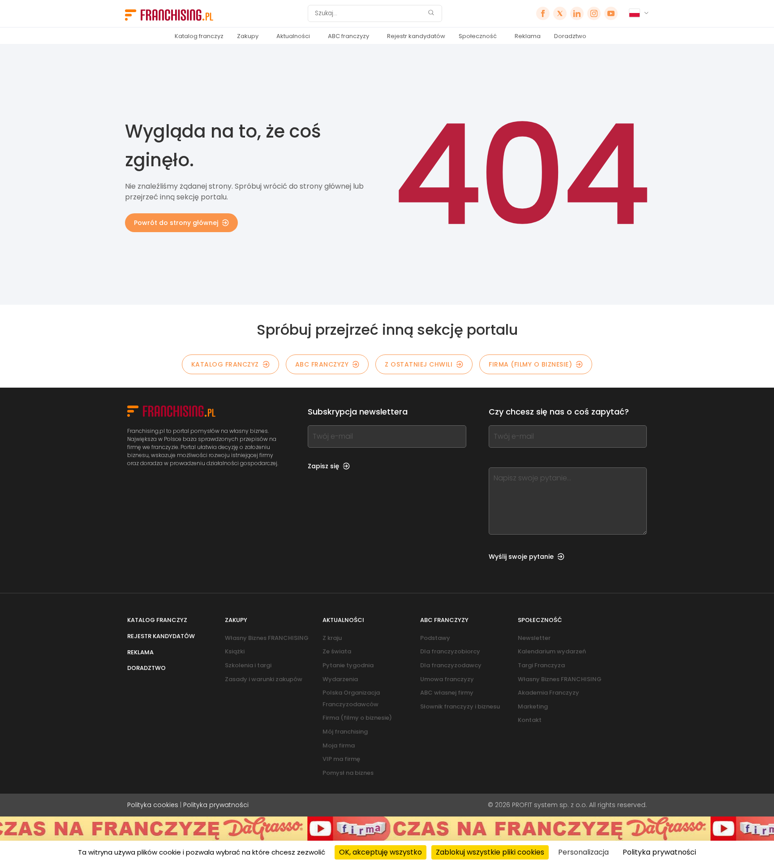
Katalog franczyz (199, 36)
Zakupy (247, 36)
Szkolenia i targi (248, 665)
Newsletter (534, 638)
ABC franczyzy (348, 36)
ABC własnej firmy (446, 692)
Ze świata (336, 651)
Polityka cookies (152, 804)
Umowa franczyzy (447, 679)
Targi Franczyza (541, 665)
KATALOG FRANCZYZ (225, 364)
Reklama (528, 36)
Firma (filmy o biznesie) (530, 364)
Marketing (533, 706)
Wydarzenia (340, 679)
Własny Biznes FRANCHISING (267, 638)
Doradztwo (570, 36)
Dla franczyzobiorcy (450, 651)
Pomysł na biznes (348, 773)
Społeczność (478, 36)
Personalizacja (583, 852)
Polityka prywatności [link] (659, 852)
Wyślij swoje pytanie (521, 556)
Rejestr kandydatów (416, 36)
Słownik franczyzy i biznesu (460, 706)
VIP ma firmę (341, 759)
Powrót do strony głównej (176, 222)
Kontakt (530, 720)
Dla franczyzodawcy (451, 665)
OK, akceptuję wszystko (380, 852)
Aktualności (293, 36)
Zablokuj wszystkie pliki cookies (490, 852)
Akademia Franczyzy (548, 692)
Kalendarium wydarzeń (552, 651)
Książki (235, 651)
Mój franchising (345, 731)
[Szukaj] (431, 13)
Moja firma (338, 745)
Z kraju (332, 638)
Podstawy (435, 638)
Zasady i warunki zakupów (263, 679)
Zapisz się (323, 466)
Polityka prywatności (216, 804)
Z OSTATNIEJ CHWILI (418, 364)
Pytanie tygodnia (348, 665)
